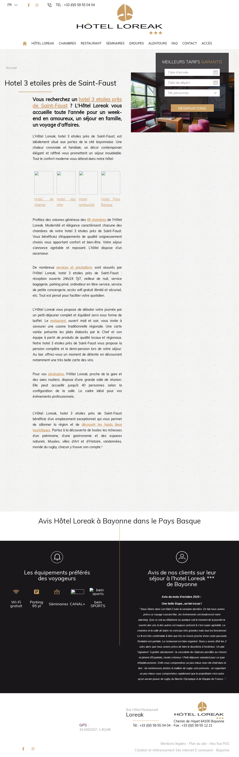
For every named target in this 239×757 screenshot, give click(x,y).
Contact (189, 43)
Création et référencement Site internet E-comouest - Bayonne (182, 750)
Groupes (136, 43)
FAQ (175, 43)
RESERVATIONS (192, 108)
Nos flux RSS (219, 744)
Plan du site (198, 744)
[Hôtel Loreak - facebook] (28, 5)
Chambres (67, 43)
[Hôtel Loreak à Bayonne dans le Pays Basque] (119, 19)
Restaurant (91, 43)
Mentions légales (173, 744)
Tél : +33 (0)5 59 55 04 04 (151, 725)
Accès (207, 43)
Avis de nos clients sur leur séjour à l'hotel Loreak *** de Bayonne (182, 578)
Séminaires (115, 43)
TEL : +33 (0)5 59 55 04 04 (75, 5)
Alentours (157, 43)
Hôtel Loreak (43, 43)
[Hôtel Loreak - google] (37, 5)
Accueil (11, 68)
